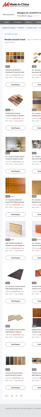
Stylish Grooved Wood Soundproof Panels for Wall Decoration (14, 72)
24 (12, 396)
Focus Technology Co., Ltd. (28, 408)
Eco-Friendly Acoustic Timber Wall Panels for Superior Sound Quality (15, 332)
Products (18, 22)
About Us (29, 22)
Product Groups (11, 34)
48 (21, 396)
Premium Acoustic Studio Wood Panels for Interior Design (14, 375)
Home (6, 22)
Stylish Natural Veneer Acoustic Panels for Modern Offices (14, 115)
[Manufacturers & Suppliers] (16, 4)
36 (16, 396)
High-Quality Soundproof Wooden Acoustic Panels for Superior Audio (14, 245)
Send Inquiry (15, 85)
